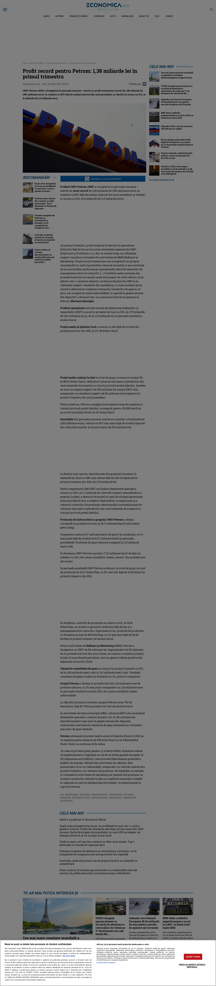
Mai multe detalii (69, 956)
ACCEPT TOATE (193, 957)
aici (12, 972)
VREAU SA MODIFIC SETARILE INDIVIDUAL (192, 965)
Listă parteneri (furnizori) (106, 963)
